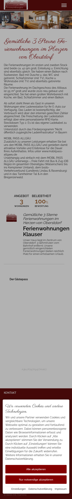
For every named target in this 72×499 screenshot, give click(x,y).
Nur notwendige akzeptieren (36, 479)
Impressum (61, 489)
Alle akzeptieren (36, 469)
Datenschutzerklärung (40, 489)
